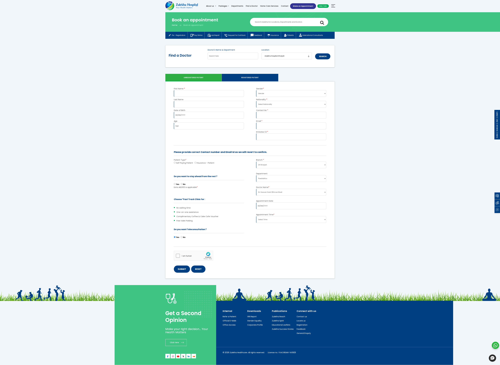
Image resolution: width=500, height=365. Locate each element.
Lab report (215, 35)
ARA (325, 6)
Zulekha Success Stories (283, 329)
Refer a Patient (229, 316)
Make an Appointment (303, 6)
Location (265, 50)
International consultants (312, 35)
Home (174, 25)
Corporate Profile (255, 325)
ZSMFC (497, 114)
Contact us (302, 316)
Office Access (229, 325)
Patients (291, 35)
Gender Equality (254, 320)
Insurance (275, 35)
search (322, 56)
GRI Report (252, 316)
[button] (492, 358)
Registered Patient (250, 77)
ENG (320, 6)
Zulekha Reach (278, 316)
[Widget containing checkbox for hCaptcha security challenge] (193, 256)
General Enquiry (304, 333)
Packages (223, 6)
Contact (284, 6)
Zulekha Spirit (278, 320)
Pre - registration (178, 35)
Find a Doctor (252, 6)
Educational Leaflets (281, 325)
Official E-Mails (229, 320)
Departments (237, 6)
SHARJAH (497, 127)
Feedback (258, 35)
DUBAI (497, 135)
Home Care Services (269, 6)
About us (210, 6)
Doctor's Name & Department (221, 50)
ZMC (497, 120)
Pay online (198, 35)
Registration (302, 325)
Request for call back (236, 35)
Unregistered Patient (193, 77)
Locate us (301, 320)
